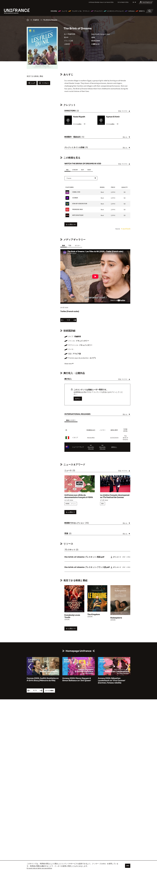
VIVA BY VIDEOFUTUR (79, 203)
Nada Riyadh (95, 34)
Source (117, 229)
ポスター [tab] (77, 245)
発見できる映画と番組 (35, 76)
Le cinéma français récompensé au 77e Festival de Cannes (114, 496)
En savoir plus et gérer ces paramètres (39, 868)
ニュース (64, 11)
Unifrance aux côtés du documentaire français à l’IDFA (78, 496)
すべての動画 (49, 690)
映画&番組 (54, 11)
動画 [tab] (63, 245)
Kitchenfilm (91, 438)
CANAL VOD (76, 192)
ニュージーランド (78, 447)
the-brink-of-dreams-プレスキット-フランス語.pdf (87, 567)
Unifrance (131, 11)
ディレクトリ (98, 11)
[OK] (127, 865)
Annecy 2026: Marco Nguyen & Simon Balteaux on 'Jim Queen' (41, 679)
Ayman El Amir (105, 34)
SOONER (75, 198)
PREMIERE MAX (77, 209)
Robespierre (116, 618)
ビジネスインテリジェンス (115, 11)
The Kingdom (93, 614)
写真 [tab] (70, 245)
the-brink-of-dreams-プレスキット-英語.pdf (84, 557)
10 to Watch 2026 (123, 2)
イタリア (75, 437)
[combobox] (80, 178)
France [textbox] (69, 178)
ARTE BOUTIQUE (77, 215)
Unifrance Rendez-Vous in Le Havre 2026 (101, 2)
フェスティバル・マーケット (81, 11)
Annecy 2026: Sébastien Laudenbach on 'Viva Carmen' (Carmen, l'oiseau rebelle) (76, 680)
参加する (142, 11)
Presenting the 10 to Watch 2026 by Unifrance (113, 679)
